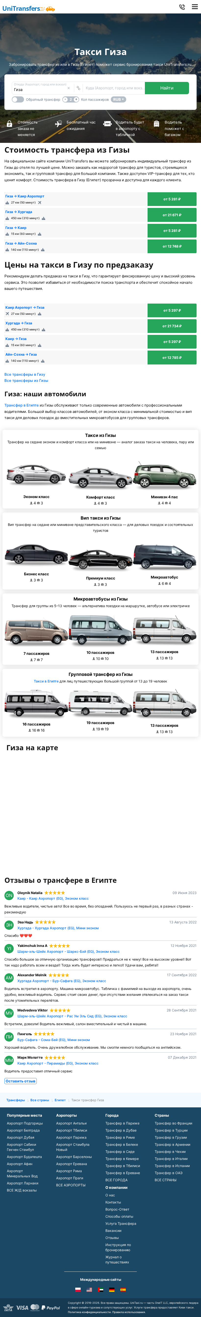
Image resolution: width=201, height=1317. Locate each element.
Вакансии (113, 1230)
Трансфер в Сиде (120, 1151)
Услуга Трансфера (120, 1223)
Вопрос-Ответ (117, 1209)
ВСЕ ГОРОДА (116, 1180)
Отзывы (112, 1238)
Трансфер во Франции (173, 1123)
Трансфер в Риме (120, 1137)
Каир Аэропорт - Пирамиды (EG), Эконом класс (58, 1063)
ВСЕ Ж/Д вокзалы (22, 1190)
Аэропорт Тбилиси (71, 1130)
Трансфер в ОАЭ (168, 1173)
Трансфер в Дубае (121, 1130)
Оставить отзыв (21, 1081)
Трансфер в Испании (172, 1166)
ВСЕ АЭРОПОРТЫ (71, 1185)
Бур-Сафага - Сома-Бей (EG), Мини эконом (53, 1040)
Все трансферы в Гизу (24, 374)
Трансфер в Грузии (171, 1137)
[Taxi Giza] (78, 1290)
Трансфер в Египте (21, 405)
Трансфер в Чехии (170, 1151)
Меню (194, 6)
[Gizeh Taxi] (111, 1290)
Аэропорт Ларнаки (22, 1183)
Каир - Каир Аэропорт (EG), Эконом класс (53, 898)
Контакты (113, 1202)
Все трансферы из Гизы (26, 380)
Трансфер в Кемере (122, 1159)
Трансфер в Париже (122, 1123)
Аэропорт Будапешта (24, 1157)
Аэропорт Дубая (20, 1137)
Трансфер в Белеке (121, 1144)
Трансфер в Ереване (122, 1173)
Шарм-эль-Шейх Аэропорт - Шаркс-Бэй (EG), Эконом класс (68, 951)
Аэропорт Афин (19, 1164)
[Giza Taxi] (89, 1290)
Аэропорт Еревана (71, 1164)
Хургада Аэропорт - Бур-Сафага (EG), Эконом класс (61, 981)
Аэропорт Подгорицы (25, 1123)
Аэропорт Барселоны (74, 1157)
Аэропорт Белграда (23, 1130)
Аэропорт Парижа (71, 1137)
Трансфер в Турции (171, 1130)
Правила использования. (129, 1312)
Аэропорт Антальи (71, 1123)
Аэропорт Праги (69, 1178)
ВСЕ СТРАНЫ (165, 1180)
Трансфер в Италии (171, 1159)
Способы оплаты (119, 1216)
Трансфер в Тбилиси (122, 1166)
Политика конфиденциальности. (90, 1312)
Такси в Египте (46, 681)
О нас (110, 1195)
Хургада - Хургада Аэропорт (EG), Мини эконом (58, 928)
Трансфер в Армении (172, 1144)
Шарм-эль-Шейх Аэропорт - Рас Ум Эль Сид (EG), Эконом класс (72, 1016)
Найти (167, 88)
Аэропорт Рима (69, 1171)
